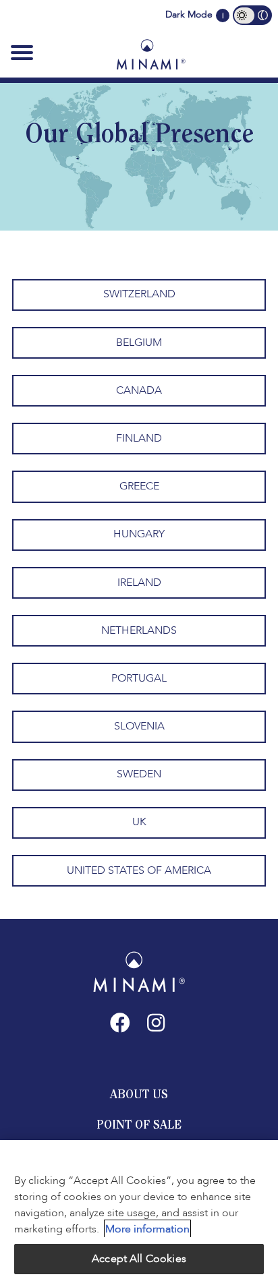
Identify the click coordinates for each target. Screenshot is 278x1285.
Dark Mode (189, 14)
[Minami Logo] (150, 54)
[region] (139, 1212)
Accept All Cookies (139, 1258)
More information (147, 1229)
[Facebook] (120, 1023)
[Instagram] (155, 1023)
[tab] (139, 1094)
